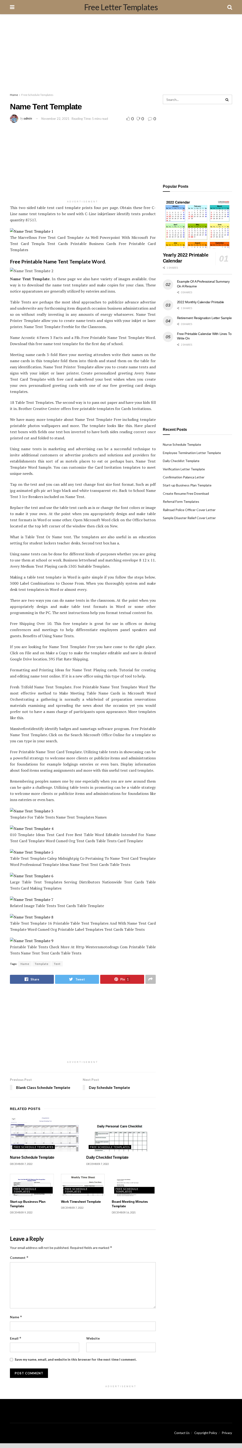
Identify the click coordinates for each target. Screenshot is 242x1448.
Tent (57, 964)
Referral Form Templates (181, 501)
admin (28, 118)
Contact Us (182, 1433)
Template (41, 964)
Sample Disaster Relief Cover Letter (189, 518)
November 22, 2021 (55, 118)
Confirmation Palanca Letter (183, 477)
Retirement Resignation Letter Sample (204, 318)
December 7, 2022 (21, 1163)
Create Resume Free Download (186, 493)
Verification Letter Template (184, 469)
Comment (19, 1257)
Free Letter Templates (121, 7)
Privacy (227, 1433)
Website (93, 1338)
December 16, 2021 (124, 1212)
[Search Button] (227, 99)
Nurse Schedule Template (32, 1157)
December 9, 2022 (21, 1212)
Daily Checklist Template (107, 1157)
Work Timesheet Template (81, 1201)
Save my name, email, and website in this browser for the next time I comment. (76, 1359)
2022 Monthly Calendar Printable (200, 302)
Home (14, 95)
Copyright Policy (205, 1433)
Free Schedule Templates (37, 95)
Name (25, 964)
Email (16, 1338)
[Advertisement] (121, 54)
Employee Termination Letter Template (192, 453)
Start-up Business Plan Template (187, 485)
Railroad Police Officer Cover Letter (189, 510)
